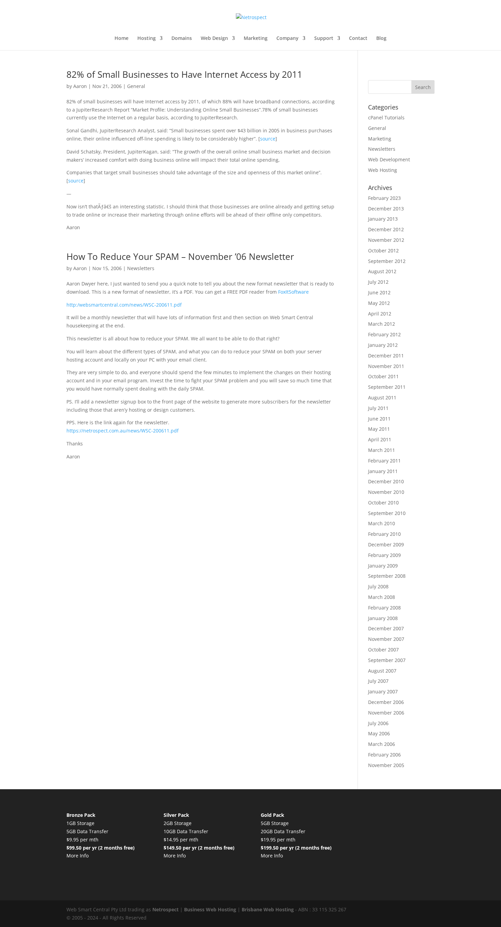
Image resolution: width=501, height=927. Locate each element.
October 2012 (383, 250)
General (136, 86)
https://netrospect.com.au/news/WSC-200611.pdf (122, 430)
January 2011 (383, 471)
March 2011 (381, 450)
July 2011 (378, 408)
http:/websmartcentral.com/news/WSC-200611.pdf (124, 304)
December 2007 (386, 628)
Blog (381, 38)
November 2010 (386, 492)
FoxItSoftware (293, 292)
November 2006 (386, 712)
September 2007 (387, 660)
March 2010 (381, 523)
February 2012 (384, 334)
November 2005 (386, 765)
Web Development (389, 159)
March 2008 (381, 597)
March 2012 (381, 324)
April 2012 (379, 313)
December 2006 (386, 702)
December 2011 (386, 355)
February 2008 (384, 607)
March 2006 (381, 744)
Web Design (214, 38)
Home (121, 38)
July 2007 (378, 681)
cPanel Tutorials (386, 117)
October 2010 (383, 502)
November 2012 (386, 240)
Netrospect (165, 909)
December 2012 (386, 229)
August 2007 (382, 670)
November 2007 (386, 639)
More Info (77, 855)
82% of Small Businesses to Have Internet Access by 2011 (184, 74)
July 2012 (378, 282)
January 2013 (383, 219)
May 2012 (379, 303)
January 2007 (383, 691)
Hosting (146, 38)
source (267, 138)
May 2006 (379, 733)
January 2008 (383, 618)
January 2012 (383, 345)
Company (287, 38)
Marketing (256, 38)
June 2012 (379, 292)
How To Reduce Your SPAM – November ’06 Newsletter (180, 256)
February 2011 (384, 460)
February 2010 (384, 534)
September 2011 (387, 387)
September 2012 (387, 261)
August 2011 (382, 397)
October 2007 (383, 649)
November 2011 (386, 366)
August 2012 (382, 271)
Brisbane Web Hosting (268, 909)
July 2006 (378, 723)
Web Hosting (382, 170)
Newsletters (140, 268)
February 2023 (384, 198)
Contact (358, 38)
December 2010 (386, 481)
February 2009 (384, 555)
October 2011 (383, 376)
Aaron (80, 86)
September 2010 (387, 513)
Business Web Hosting (210, 909)
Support (323, 38)
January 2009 (383, 565)
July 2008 (378, 586)
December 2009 (386, 544)
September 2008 (387, 576)
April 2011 (379, 439)
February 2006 (384, 754)
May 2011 (379, 429)
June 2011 (379, 418)
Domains (181, 38)
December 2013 (386, 208)
